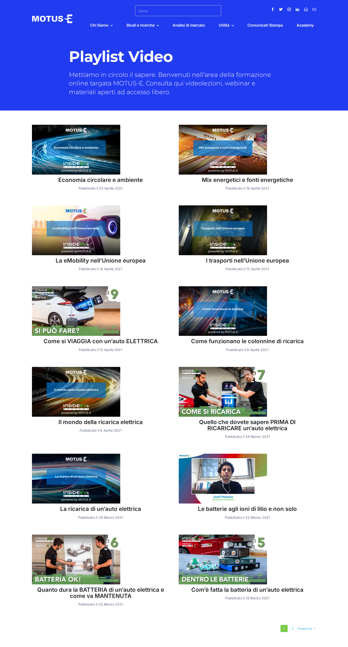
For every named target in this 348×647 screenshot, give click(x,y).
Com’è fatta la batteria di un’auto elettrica (247, 589)
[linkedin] (297, 9)
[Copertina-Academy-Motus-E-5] (223, 536)
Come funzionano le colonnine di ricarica (247, 341)
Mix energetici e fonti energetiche (247, 179)
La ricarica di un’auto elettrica (100, 508)
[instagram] (289, 9)
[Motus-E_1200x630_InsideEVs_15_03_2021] (223, 288)
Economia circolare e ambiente (100, 179)
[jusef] (223, 455)
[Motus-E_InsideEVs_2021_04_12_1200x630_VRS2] (76, 207)
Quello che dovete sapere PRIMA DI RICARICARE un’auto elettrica (247, 425)
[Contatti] (306, 9)
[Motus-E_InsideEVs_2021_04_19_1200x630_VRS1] (223, 126)
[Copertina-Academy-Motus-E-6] (76, 536)
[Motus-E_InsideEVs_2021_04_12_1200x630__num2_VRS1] (223, 207)
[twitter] (281, 9)
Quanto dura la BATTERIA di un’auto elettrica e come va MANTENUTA (100, 592)
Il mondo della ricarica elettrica (100, 422)
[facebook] (272, 9)
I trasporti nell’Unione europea (247, 260)
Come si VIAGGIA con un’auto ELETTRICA (101, 341)
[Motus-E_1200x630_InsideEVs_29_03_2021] (76, 455)
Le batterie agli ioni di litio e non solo (247, 508)
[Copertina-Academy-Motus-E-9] (76, 288)
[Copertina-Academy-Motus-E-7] (223, 368)
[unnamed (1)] (76, 368)
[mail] (314, 9)
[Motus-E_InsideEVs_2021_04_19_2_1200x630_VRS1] (76, 126)
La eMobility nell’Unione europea (101, 260)
